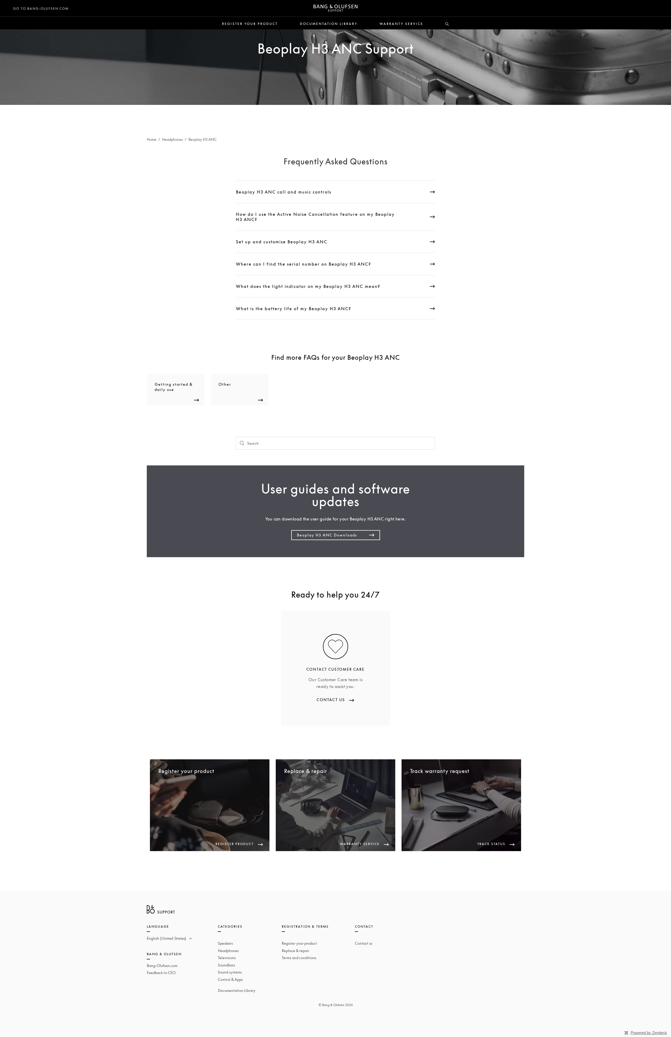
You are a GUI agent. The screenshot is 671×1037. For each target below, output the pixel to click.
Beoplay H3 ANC (202, 139)
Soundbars (226, 965)
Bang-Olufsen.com (162, 965)
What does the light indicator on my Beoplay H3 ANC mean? (308, 286)
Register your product (250, 23)
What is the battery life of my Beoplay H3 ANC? (293, 308)
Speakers (225, 943)
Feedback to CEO (161, 972)
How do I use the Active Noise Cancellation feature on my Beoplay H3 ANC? (315, 217)
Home (151, 139)
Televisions (227, 957)
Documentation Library (329, 23)
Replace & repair (295, 950)
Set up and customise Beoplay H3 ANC (281, 241)
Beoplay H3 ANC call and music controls (283, 192)
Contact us (363, 943)
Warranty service (401, 23)
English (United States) (167, 938)
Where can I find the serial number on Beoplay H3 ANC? (303, 264)
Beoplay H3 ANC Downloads (327, 535)
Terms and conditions (299, 957)
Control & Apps (230, 979)
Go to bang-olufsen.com (41, 8)
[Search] (447, 24)
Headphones (172, 139)
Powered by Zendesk (649, 1032)
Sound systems (230, 972)
